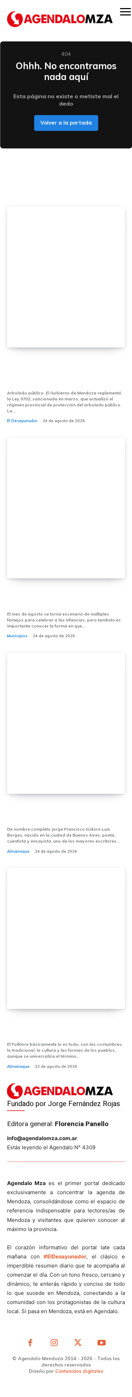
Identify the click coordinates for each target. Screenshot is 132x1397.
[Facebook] (30, 1343)
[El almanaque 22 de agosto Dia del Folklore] (66, 938)
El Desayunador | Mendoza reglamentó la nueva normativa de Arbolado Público (62, 371)
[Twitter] (78, 1343)
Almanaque (18, 851)
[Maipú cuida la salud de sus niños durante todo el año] (66, 507)
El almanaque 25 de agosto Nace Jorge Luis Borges (63, 812)
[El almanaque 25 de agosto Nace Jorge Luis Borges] (66, 723)
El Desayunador (22, 420)
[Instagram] (54, 1343)
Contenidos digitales (79, 1371)
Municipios (17, 635)
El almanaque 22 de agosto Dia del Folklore (60, 1027)
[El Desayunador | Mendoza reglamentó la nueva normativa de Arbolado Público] (66, 276)
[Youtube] (102, 1343)
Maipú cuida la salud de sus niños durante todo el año (64, 597)
